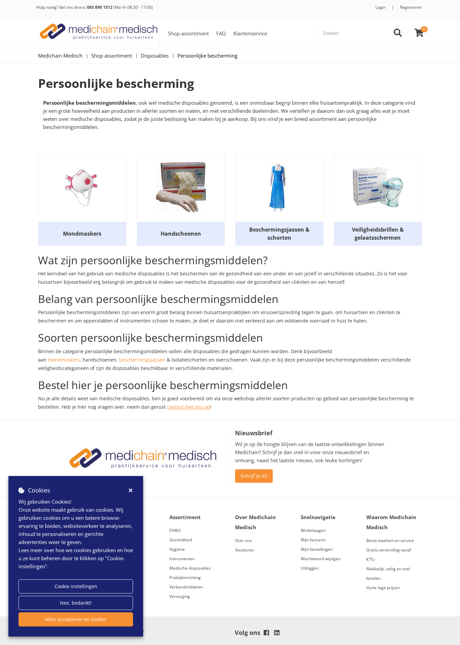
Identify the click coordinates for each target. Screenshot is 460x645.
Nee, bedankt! (76, 603)
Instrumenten (182, 559)
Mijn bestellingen (317, 549)
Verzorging (179, 596)
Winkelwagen (313, 530)
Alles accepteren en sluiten (75, 619)
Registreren (411, 7)
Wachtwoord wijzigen (320, 559)
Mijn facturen (313, 540)
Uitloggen (310, 568)
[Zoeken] (397, 33)
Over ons (243, 540)
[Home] (98, 33)
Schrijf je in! (253, 476)
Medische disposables (190, 568)
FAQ (221, 33)
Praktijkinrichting (185, 577)
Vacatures (244, 550)
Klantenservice (250, 33)
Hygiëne (177, 549)
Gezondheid (180, 540)
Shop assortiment (188, 33)
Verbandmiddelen (186, 587)
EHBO (174, 530)
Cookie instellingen (76, 586)
